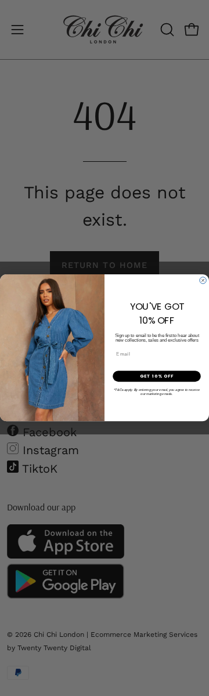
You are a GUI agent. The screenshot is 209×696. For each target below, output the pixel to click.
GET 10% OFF (157, 376)
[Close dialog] (203, 280)
